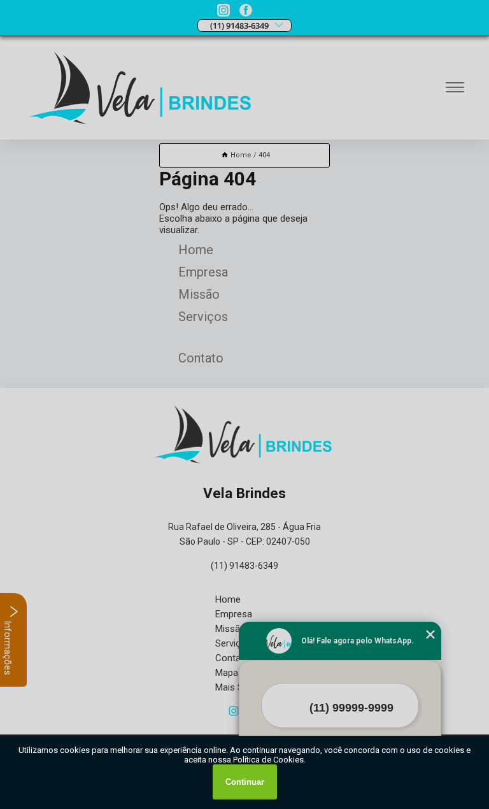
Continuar (244, 782)
